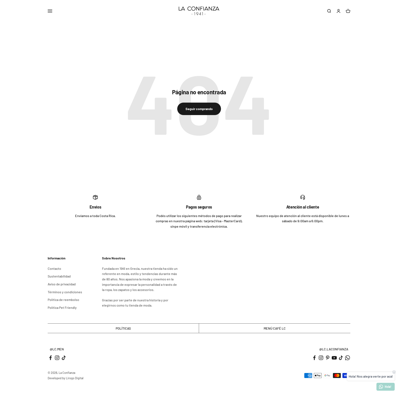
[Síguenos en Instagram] (57, 358)
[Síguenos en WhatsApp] (347, 358)
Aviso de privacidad (62, 284)
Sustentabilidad (59, 276)
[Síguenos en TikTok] (64, 358)
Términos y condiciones (65, 292)
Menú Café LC (275, 328)
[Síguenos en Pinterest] (327, 358)
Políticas (123, 328)
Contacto (54, 268)
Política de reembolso (63, 300)
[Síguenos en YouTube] (334, 358)
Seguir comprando (199, 109)
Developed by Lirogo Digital (65, 378)
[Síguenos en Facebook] (50, 358)
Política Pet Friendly (62, 307)
